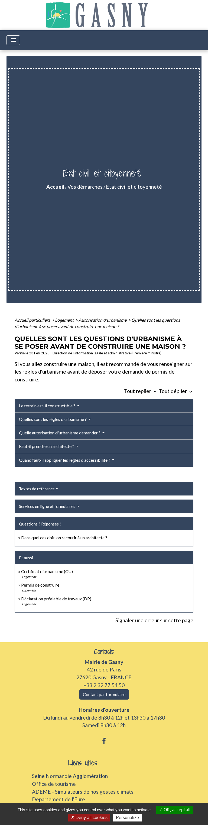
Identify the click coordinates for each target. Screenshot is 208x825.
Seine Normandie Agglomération (70, 776)
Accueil (55, 187)
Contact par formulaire (104, 694)
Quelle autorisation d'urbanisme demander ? (60, 432)
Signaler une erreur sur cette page (154, 620)
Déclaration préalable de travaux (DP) (56, 598)
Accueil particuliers (33, 319)
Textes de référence (37, 488)
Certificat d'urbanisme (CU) (47, 571)
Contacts (104, 652)
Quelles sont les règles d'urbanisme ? (53, 419)
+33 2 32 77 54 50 (104, 685)
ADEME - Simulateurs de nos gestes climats (83, 792)
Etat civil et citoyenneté (134, 187)
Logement (64, 319)
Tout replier (141, 391)
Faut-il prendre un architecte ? (47, 446)
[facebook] (104, 740)
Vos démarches (85, 187)
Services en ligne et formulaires (47, 506)
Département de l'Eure (58, 799)
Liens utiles (82, 763)
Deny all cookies (91, 817)
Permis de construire (40, 584)
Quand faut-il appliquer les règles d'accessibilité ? (65, 460)
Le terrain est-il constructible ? (47, 405)
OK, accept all (176, 809)
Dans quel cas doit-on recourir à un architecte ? (64, 537)
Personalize (127, 817)
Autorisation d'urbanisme (103, 319)
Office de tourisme (54, 784)
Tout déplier (176, 391)
